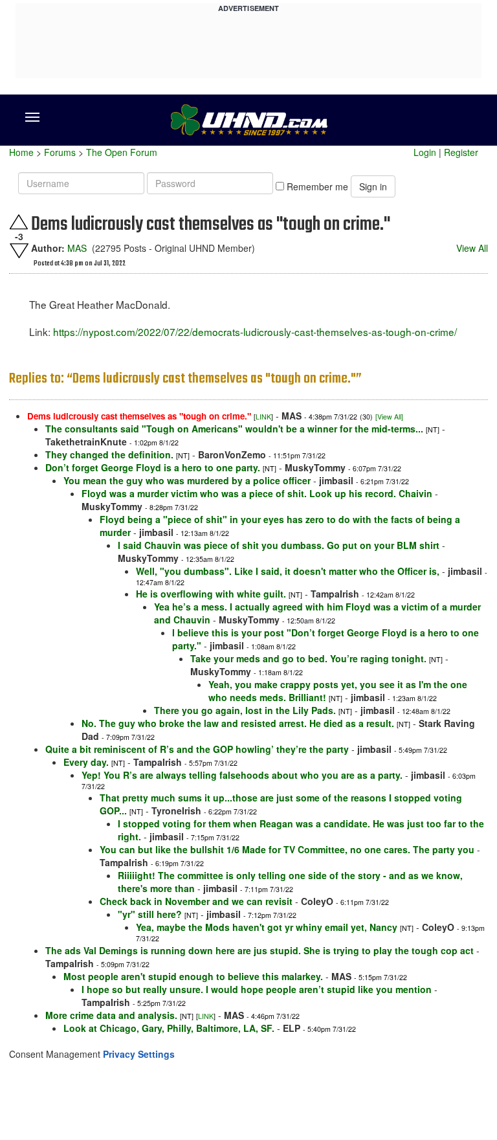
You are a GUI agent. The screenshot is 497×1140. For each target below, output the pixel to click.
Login (425, 152)
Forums (60, 152)
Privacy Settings (139, 1053)
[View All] (389, 416)
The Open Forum (121, 152)
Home (21, 152)
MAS (77, 247)
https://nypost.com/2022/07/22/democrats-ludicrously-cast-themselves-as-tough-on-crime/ (255, 331)
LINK (263, 416)
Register (461, 152)
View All (472, 247)
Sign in (373, 186)
